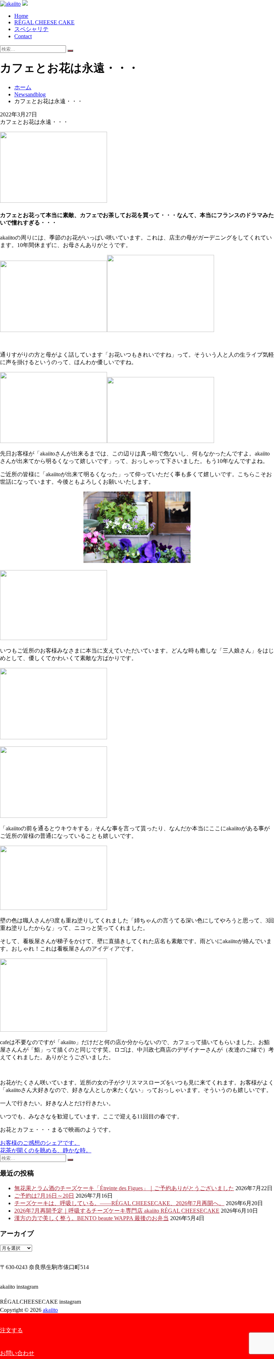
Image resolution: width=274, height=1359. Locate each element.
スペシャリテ (31, 29)
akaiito (50, 1310)
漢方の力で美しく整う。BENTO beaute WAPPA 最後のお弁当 (91, 1218)
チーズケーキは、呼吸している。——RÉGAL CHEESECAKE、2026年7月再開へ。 (119, 1203)
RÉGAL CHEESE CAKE (44, 22)
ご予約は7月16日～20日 (44, 1196)
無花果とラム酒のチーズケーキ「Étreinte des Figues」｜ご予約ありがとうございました (124, 1188)
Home (21, 16)
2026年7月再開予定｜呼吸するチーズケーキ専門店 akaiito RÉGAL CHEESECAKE (116, 1211)
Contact (23, 36)
